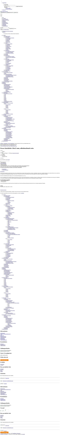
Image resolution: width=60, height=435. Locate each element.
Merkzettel (2, 415)
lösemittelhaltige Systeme (9, 76)
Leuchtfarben (8, 44)
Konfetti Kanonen (6, 138)
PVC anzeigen (10, 239)
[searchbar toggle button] (15, 12)
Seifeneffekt (6, 139)
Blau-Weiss (9, 221)
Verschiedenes (8, 42)
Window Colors (8, 48)
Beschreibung (4, 169)
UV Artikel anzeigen (7, 36)
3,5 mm (9, 235)
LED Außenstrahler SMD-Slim (10, 126)
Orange (9, 224)
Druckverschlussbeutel (5, 81)
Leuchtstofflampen (9, 119)
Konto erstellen (8, 8)
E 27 (8, 304)
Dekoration (5, 316)
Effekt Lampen (8, 124)
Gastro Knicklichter (9, 136)
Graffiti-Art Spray (8, 46)
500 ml (5, 99)
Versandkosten (14, 433)
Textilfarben (8, 47)
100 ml (7, 105)
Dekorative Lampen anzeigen (10, 123)
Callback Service (2, 345)
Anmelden (22, 193)
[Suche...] (11, 28)
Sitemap (1, 371)
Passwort (5, 6)
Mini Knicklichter (6, 85)
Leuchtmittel (6, 116)
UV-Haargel (8, 67)
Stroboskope (6, 121)
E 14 (8, 303)
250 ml (5, 98)
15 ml (5, 94)
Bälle (7, 90)
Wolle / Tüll (8, 41)
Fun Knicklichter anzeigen (10, 89)
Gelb (8, 222)
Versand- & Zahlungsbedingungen (5, 389)
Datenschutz (2, 335)
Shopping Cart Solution (3, 434)
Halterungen (8, 251)
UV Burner (7, 61)
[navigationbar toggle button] (3, 12)
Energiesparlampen (9, 118)
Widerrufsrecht (2, 333)
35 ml (5, 96)
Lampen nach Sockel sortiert (10, 302)
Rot (8, 225)
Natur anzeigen (8, 104)
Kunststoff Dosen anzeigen (8, 93)
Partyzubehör (4, 25)
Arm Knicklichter (8, 134)
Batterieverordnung (3, 336)
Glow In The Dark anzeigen (8, 72)
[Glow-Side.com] (4, 11)
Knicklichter (4, 21)
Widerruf (5, 383)
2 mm (9, 240)
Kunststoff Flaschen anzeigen (8, 286)
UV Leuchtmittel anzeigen (12, 248)
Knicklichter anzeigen (7, 84)
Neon (9, 201)
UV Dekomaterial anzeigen (10, 37)
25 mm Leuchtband (11, 237)
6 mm (9, 236)
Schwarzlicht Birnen (11, 249)
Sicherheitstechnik (5, 329)
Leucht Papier (8, 39)
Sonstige (7, 49)
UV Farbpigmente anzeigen (10, 51)
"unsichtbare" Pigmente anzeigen (13, 220)
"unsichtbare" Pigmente (9, 52)
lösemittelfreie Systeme (11, 228)
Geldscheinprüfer (8, 60)
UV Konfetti (6, 54)
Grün (8, 223)
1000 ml (5, 100)
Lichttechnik (4, 24)
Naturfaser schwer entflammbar (10, 57)
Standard (9, 202)
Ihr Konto (1, 369)
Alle (3, 17)
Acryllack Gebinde (11, 209)
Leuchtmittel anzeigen (9, 117)
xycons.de (23, 434)
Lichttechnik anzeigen (7, 115)
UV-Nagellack (8, 69)
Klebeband (3, 20)
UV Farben (6, 204)
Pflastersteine (6, 77)
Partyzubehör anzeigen (7, 129)
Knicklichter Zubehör (9, 137)
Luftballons (7, 40)
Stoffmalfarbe (10, 213)
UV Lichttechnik (6, 243)
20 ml (5, 95)
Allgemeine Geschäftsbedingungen (8, 427)
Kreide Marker (8, 38)
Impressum (2, 398)
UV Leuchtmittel (8, 63)
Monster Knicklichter (7, 87)
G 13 (8, 306)
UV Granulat (6, 230)
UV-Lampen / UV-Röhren (10, 120)
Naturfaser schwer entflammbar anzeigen (14, 234)
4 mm (9, 241)
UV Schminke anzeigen (9, 65)
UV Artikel (4, 18)
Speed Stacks (6, 78)
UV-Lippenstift (8, 68)
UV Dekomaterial (6, 196)
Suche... (15, 28)
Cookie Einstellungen (3, 394)
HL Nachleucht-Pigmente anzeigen (13, 227)
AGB (1, 334)
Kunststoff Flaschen (5, 23)
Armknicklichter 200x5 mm (8, 272)
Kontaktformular (2, 344)
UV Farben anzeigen (9, 43)
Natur (5, 103)
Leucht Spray (8, 45)
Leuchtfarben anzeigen (11, 207)
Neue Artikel (2, 364)
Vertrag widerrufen (4, 360)
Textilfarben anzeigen (11, 212)
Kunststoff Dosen (4, 22)
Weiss (5, 108)
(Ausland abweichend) (15, 153)
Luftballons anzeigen (11, 200)
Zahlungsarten (2, 338)
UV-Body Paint (8, 66)
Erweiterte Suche (6, 29)
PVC (7, 58)
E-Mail (5, 5)
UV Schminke (6, 252)
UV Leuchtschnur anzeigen (10, 56)
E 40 (8, 305)
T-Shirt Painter (10, 214)
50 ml (5, 281)
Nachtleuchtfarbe (10, 208)
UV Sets (7, 62)
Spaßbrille (7, 91)
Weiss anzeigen (8, 109)
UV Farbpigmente (7, 50)
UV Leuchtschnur (6, 55)
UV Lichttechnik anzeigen (10, 59)
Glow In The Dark (5, 19)
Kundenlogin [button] (4, 2)
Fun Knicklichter (6, 88)
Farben (5, 73)
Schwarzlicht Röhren (11, 250)
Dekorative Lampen (7, 122)
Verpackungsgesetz (3, 337)
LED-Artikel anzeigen (9, 125)
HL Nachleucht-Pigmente (8, 74)
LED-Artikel (6, 312)
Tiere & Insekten (6, 79)
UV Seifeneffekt (6, 257)
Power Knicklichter (9, 133)
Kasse (1, 370)
